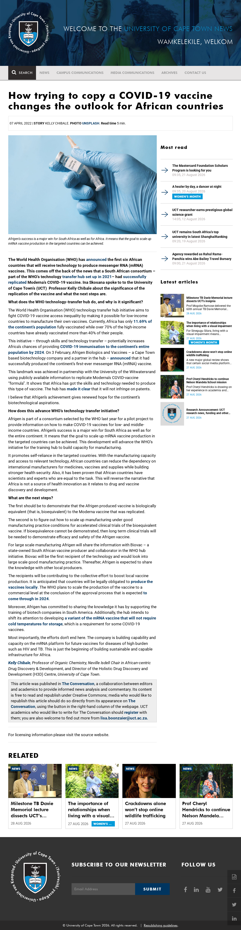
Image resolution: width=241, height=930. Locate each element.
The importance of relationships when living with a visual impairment (209, 324)
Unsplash (90, 123)
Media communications (132, 73)
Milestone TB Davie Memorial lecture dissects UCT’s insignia (209, 299)
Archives (169, 73)
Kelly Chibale (19, 662)
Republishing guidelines (160, 925)
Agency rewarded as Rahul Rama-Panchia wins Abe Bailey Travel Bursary (201, 256)
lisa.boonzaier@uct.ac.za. (124, 718)
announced (96, 259)
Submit (152, 889)
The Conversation (78, 683)
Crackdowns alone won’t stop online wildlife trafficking (209, 353)
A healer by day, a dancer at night (196, 186)
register (131, 712)
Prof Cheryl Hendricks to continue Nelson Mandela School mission (207, 380)
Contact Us (195, 73)
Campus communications (80, 73)
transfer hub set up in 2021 (87, 276)
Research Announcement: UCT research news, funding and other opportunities (207, 411)
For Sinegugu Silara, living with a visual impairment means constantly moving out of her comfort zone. (207, 332)
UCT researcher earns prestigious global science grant (202, 212)
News (44, 73)
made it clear (78, 389)
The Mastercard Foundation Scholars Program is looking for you (200, 168)
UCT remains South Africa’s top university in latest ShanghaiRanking (199, 234)
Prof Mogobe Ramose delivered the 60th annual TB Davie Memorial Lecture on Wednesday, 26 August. (208, 307)
